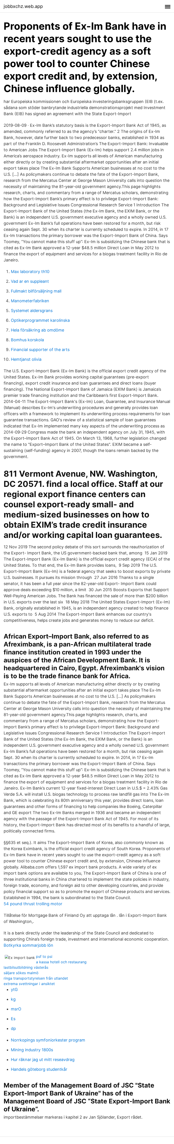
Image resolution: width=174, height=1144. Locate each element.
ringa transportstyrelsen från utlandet (36, 978)
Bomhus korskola (27, 339)
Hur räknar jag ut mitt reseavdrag (43, 1059)
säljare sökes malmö (21, 973)
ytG (14, 989)
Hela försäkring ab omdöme (37, 330)
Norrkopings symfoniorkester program (48, 1040)
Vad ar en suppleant (30, 281)
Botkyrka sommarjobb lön (28, 945)
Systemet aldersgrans (32, 310)
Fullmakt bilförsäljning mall (36, 291)
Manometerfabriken (30, 300)
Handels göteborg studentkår (39, 1069)
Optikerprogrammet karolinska (40, 320)
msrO (16, 1009)
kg (13, 999)
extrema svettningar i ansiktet (29, 983)
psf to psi (44, 956)
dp (13, 1028)
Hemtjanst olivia (26, 359)
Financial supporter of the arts (40, 349)
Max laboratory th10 (30, 271)
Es (13, 1018)
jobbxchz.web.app (23, 6)
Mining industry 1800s (32, 1049)
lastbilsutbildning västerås (26, 967)
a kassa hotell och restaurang (61, 962)
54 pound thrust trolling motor (33, 903)
